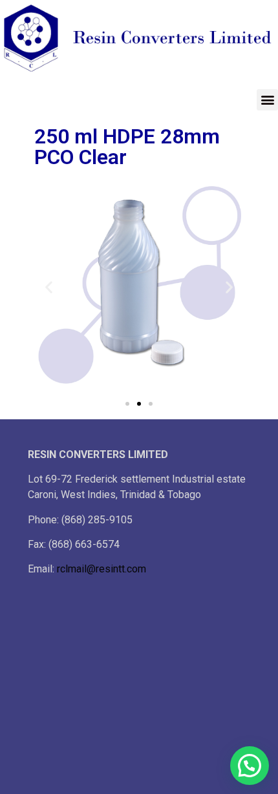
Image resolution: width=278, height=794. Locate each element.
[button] (267, 99)
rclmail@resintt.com (101, 569)
